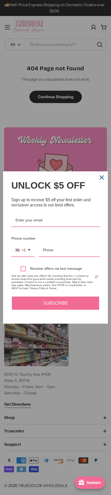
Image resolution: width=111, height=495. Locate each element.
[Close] (102, 177)
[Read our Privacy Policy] (96, 277)
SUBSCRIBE (55, 303)
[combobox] (23, 250)
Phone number (23, 238)
